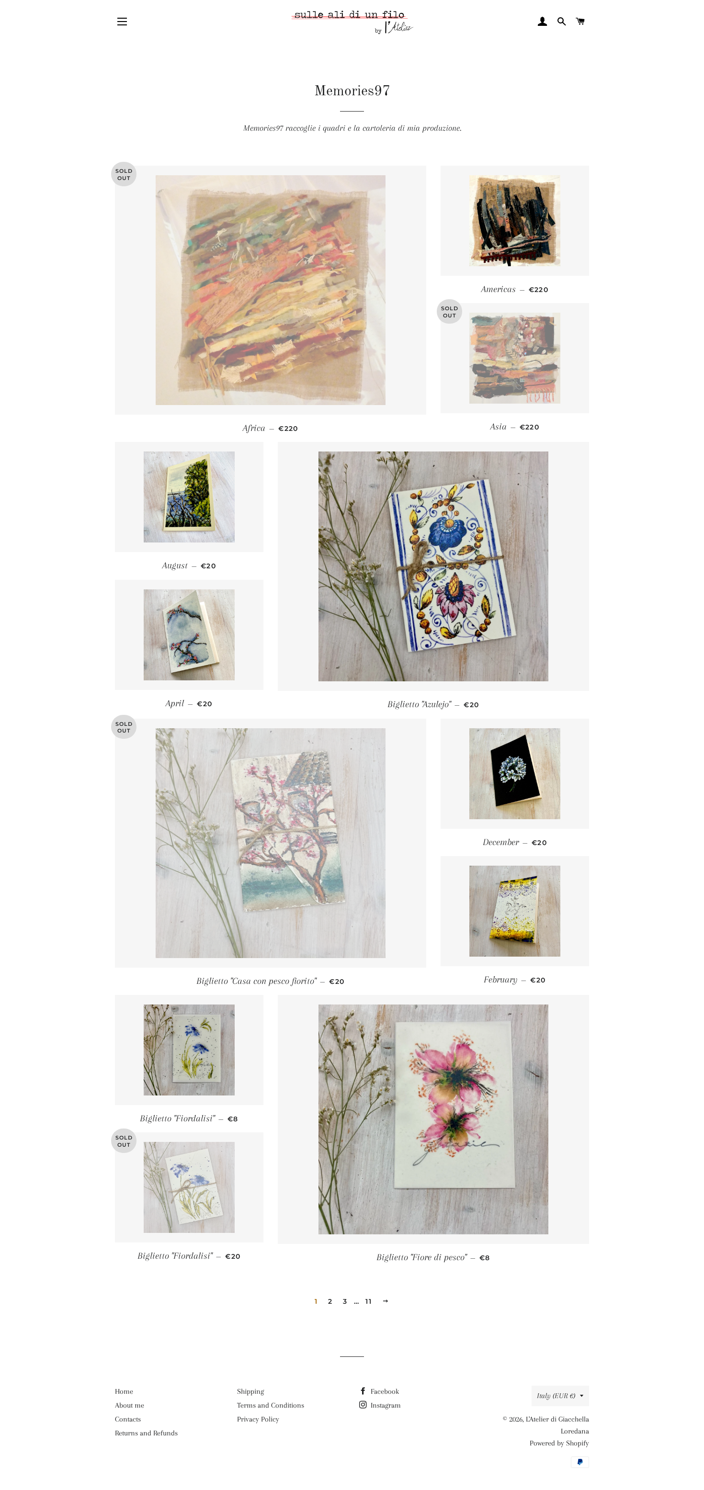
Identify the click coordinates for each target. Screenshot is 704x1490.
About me (129, 1405)
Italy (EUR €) (556, 1395)
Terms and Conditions (270, 1405)
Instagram (385, 1405)
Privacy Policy (258, 1419)
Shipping (250, 1391)
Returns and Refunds (146, 1433)
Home (124, 1391)
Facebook (384, 1391)
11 (368, 1301)
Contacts (128, 1419)
